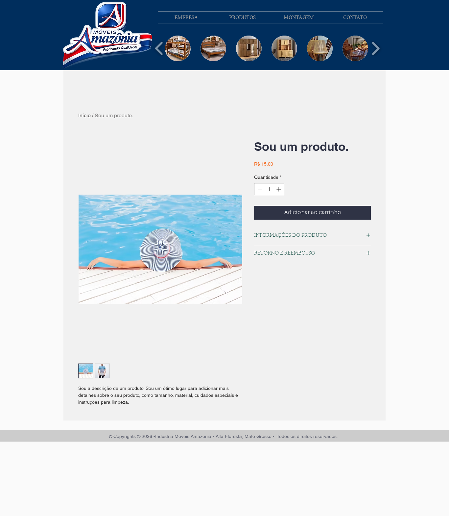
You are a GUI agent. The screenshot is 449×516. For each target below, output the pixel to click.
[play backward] (159, 48)
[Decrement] (259, 189)
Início (84, 115)
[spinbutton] (269, 189)
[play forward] (375, 48)
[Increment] (279, 189)
